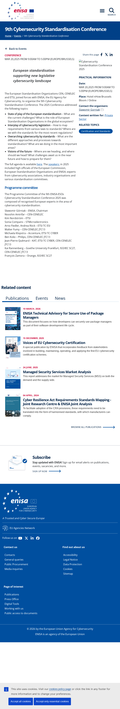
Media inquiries (14, 569)
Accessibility (70, 555)
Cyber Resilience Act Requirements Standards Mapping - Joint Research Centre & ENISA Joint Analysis (67, 401)
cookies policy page (60, 689)
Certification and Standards (95, 131)
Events (17, 35)
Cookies (67, 569)
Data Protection (72, 564)
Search (112, 14)
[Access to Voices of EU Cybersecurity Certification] (12, 347)
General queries (14, 559)
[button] (102, 10)
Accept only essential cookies (52, 701)
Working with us (14, 608)
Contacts (10, 555)
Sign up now (39, 471)
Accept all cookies (21, 701)
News (60, 298)
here (39, 164)
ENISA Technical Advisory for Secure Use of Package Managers (63, 315)
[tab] (17, 299)
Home (8, 35)
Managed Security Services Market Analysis (57, 371)
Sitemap (68, 573)
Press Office (12, 599)
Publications (17, 298)
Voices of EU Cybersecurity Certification (54, 342)
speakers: (54, 164)
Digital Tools (12, 604)
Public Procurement (16, 564)
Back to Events (18, 48)
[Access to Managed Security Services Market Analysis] (12, 377)
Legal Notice (70, 559)
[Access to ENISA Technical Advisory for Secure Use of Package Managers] (12, 318)
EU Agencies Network (22, 528)
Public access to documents (21, 613)
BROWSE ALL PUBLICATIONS (86, 427)
